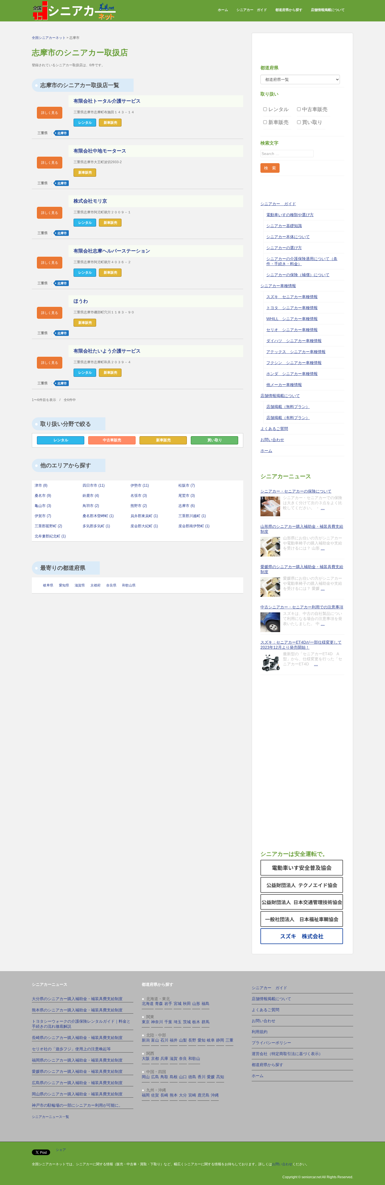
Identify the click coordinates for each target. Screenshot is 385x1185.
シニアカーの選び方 (284, 247)
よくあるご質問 (274, 428)
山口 (183, 1077)
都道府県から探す (288, 10)
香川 (201, 1077)
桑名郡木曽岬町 (98, 516)
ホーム (223, 10)
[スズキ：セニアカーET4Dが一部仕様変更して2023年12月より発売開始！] (270, 662)
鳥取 (164, 1077)
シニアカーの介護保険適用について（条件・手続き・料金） (301, 261)
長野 (192, 1040)
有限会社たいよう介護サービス (107, 351)
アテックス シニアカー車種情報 (296, 351)
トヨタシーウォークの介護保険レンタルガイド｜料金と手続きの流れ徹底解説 (81, 1024)
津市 (41, 485)
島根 (174, 1077)
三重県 (42, 133)
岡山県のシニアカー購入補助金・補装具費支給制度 (77, 1094)
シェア (61, 1150)
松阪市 (186, 485)
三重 (229, 1040)
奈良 (183, 1058)
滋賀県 (80, 585)
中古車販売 (112, 440)
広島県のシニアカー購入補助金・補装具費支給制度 (77, 1082)
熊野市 (138, 506)
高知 (220, 1077)
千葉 (168, 1022)
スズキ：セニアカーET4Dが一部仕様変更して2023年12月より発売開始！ (301, 645)
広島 (155, 1077)
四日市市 (94, 485)
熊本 (174, 1095)
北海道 (148, 1003)
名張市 (138, 495)
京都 (155, 1058)
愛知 (201, 1040)
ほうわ (81, 301)
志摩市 (62, 133)
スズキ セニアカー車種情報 (292, 296)
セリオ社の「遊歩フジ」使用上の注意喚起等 (71, 1049)
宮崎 (192, 1095)
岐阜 (211, 1040)
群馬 (205, 1022)
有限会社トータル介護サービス (107, 101)
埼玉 (178, 1022)
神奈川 (157, 1022)
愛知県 (64, 585)
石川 (164, 1040)
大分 (183, 1095)
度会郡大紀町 (144, 526)
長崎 (164, 1095)
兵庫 (164, 1058)
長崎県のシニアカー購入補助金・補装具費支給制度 (77, 1037)
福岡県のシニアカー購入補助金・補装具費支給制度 (77, 1060)
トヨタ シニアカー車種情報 (292, 307)
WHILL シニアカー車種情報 (292, 318)
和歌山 (194, 1058)
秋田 (187, 1003)
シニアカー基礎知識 (284, 225)
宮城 (178, 1003)
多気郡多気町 (96, 526)
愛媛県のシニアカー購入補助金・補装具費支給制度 (301, 569)
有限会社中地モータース (100, 151)
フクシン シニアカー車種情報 (294, 362)
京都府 (95, 585)
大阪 (146, 1058)
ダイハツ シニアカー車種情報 (294, 340)
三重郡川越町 (192, 516)
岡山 (146, 1077)
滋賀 (174, 1058)
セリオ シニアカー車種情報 (292, 329)
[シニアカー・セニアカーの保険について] (270, 506)
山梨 (183, 1040)
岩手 (168, 1003)
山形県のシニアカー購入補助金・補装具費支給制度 (301, 529)
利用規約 (259, 1031)
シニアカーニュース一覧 (50, 1117)
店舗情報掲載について (328, 10)
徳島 (192, 1077)
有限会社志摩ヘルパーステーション (112, 251)
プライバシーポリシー (271, 1042)
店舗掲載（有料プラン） (288, 417)
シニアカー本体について (288, 236)
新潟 (146, 1040)
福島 (205, 1003)
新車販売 (163, 440)
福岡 (146, 1095)
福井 (174, 1040)
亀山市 (43, 506)
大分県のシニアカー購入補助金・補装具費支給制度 (77, 998)
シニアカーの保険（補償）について (297, 275)
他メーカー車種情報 (284, 384)
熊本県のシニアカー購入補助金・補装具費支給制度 (77, 1010)
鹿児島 (203, 1095)
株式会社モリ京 (90, 201)
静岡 (220, 1040)
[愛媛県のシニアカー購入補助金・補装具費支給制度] (270, 587)
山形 (196, 1003)
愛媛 (211, 1077)
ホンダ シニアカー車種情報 (292, 373)
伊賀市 (43, 516)
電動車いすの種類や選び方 (290, 214)
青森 (159, 1003)
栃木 (196, 1022)
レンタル (61, 440)
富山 (155, 1040)
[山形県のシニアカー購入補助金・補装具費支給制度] (270, 547)
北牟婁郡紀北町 (50, 536)
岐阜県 (48, 585)
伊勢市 (139, 485)
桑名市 (43, 495)
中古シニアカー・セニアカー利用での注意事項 (301, 607)
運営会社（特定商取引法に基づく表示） (287, 1053)
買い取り (214, 440)
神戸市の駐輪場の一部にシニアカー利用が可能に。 (77, 1105)
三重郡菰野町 (48, 526)
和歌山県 (129, 585)
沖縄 (215, 1095)
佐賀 (155, 1095)
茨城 (187, 1022)
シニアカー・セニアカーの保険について (295, 491)
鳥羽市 (91, 506)
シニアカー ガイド (251, 10)
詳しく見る (49, 113)
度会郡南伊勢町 (193, 526)
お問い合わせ (272, 439)
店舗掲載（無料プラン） (288, 406)
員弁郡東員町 (144, 516)
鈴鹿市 (91, 495)
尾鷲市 (186, 495)
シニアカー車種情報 (278, 285)
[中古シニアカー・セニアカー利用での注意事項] (270, 622)
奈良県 (111, 585)
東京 (146, 1022)
